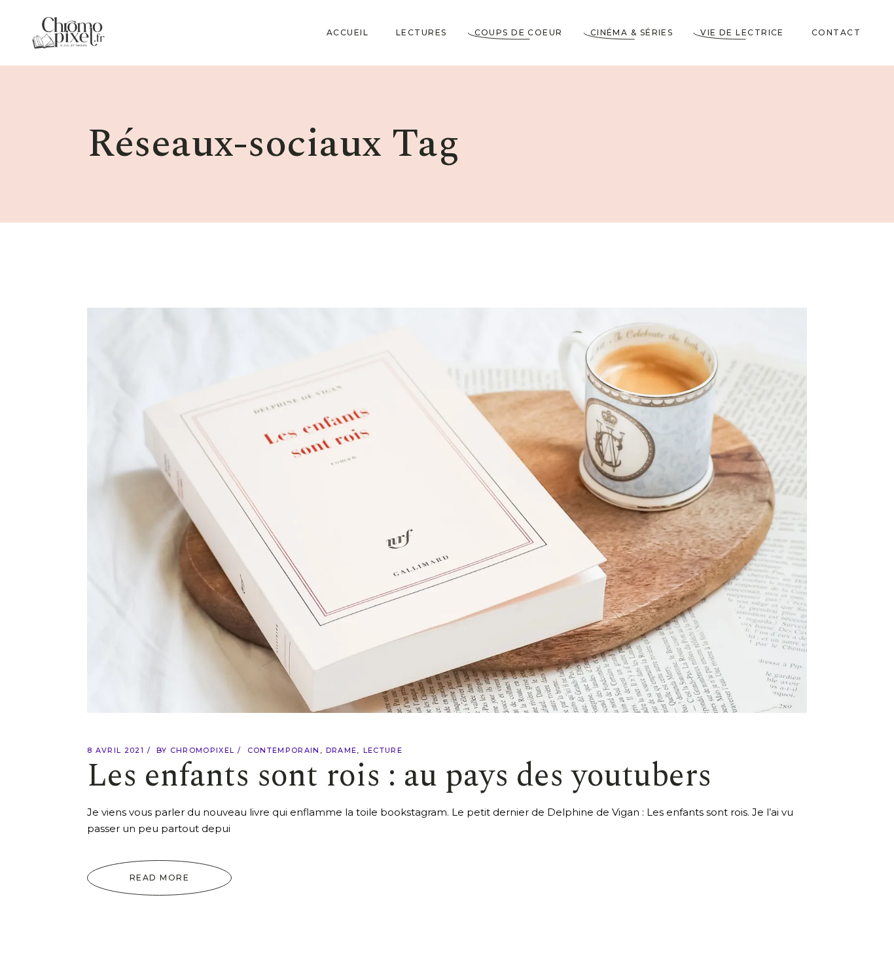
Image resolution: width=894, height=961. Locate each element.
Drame (341, 750)
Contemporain (283, 750)
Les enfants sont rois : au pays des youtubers (399, 776)
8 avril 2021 (115, 750)
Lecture (382, 750)
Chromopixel (202, 750)
